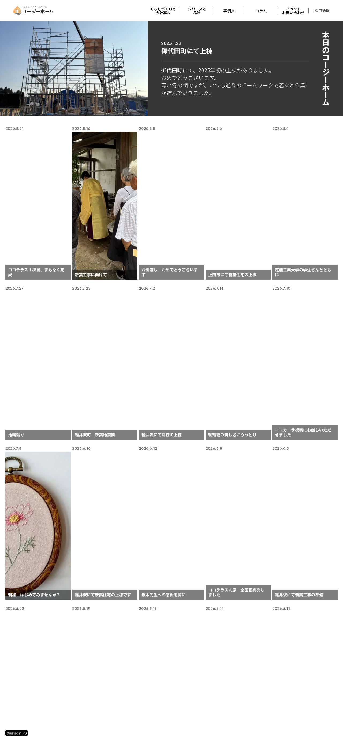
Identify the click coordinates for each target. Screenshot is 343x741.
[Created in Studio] (16, 733)
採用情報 (322, 10)
